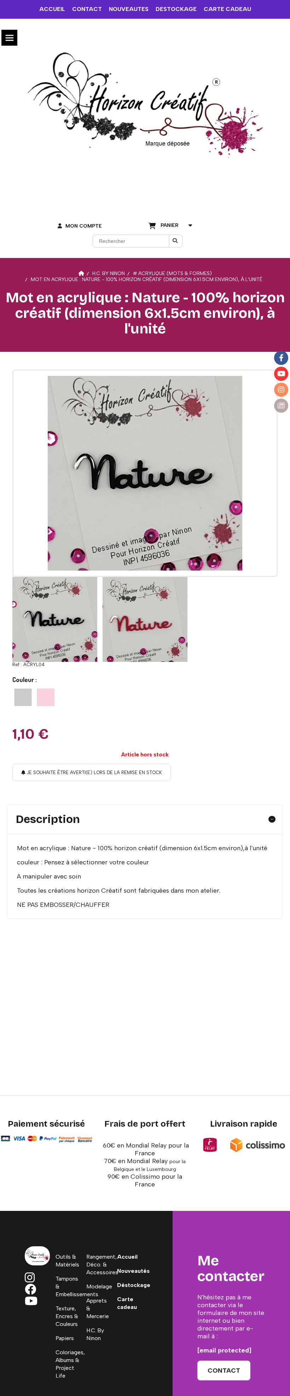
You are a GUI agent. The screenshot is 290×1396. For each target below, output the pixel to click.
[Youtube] (281, 374)
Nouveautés (133, 1271)
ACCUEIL (52, 9)
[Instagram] (281, 390)
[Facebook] (281, 358)
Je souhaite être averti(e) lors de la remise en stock (93, 772)
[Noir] (23, 697)
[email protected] (224, 1350)
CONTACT (87, 9)
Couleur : (24, 679)
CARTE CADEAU (227, 9)
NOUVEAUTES (129, 9)
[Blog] (281, 406)
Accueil (127, 1256)
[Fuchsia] (45, 697)
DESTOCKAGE (176, 9)
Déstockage (133, 1285)
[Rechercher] (175, 241)
